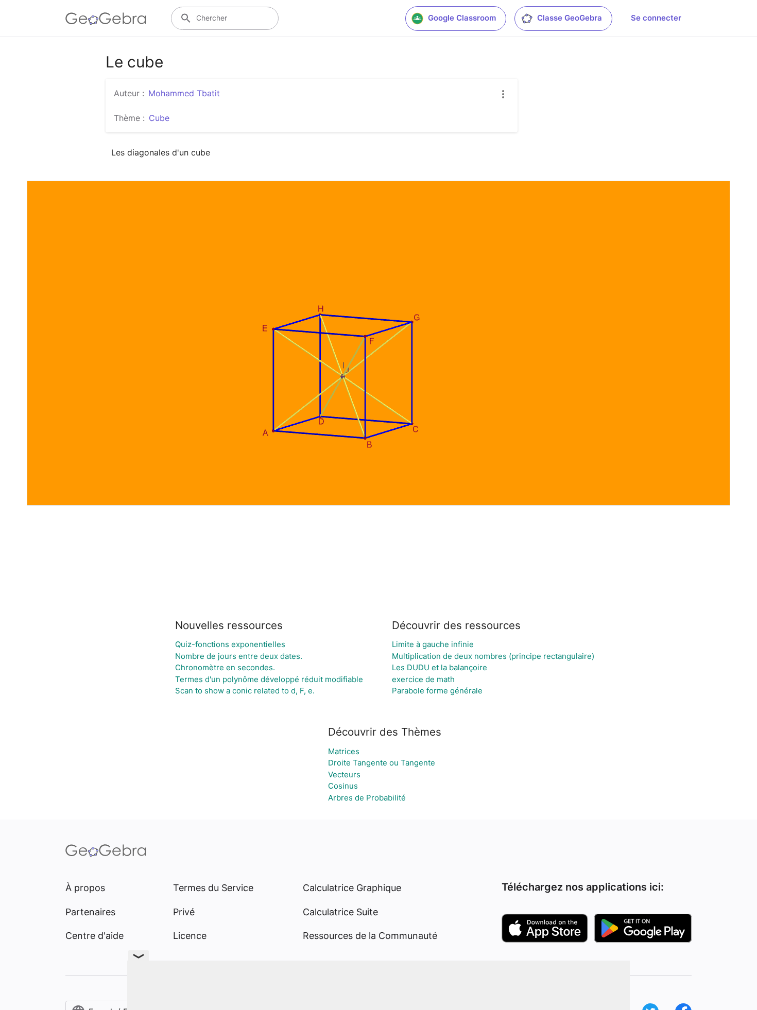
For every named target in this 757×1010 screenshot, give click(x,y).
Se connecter (656, 18)
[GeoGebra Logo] (105, 18)
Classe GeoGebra (569, 18)
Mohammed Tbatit (184, 93)
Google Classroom (462, 18)
